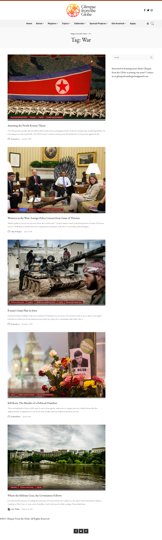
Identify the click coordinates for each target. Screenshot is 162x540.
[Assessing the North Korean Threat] (56, 87)
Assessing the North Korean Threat (27, 125)
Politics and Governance (54, 117)
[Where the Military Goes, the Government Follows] (56, 458)
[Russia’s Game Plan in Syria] (56, 273)
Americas (14, 210)
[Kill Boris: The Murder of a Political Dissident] (56, 365)
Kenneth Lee (15, 139)
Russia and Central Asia (74, 302)
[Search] (152, 23)
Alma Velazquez (16, 231)
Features (33, 117)
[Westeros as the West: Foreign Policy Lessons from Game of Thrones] (56, 180)
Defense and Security (17, 302)
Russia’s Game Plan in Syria (22, 310)
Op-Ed (41, 117)
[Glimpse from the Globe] (81, 10)
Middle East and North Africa (46, 302)
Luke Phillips (15, 509)
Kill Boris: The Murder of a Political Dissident (32, 403)
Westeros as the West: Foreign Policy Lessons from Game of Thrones (44, 218)
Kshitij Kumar (16, 416)
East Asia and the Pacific (19, 117)
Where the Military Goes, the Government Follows (35, 495)
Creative (23, 210)
